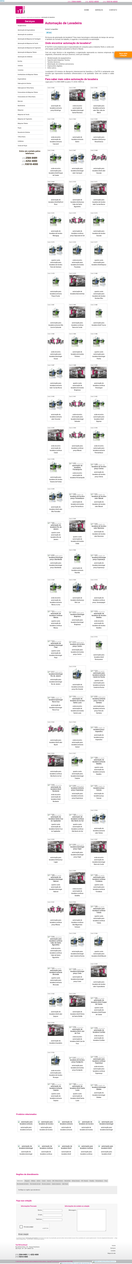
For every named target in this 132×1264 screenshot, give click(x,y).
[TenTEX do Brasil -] (20, 10)
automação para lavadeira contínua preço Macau (77, 448)
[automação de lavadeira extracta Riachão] (77, 557)
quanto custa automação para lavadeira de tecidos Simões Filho (98, 295)
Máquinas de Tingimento (25, 119)
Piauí (106, 1181)
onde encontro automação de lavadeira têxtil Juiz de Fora (77, 1040)
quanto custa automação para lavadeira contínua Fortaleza (99, 888)
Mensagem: (73, 1210)
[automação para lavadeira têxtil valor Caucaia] (98, 157)
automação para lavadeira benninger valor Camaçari (77, 171)
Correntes (20, 70)
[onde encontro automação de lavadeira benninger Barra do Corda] (98, 846)
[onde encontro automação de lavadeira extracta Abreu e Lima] (55, 587)
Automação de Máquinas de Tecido (28, 43)
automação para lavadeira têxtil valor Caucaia (98, 171)
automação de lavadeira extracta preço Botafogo (56, 108)
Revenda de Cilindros (24, 132)
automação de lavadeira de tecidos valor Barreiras (98, 534)
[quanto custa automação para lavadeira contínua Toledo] (98, 909)
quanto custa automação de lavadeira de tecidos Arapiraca (77, 386)
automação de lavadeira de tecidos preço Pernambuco (77, 504)
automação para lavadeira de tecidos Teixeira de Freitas (55, 479)
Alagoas (27, 1181)
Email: (40, 1215)
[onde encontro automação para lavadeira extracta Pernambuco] (98, 435)
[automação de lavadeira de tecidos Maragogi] (55, 220)
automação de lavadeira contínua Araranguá (99, 385)
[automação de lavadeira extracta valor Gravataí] (55, 403)
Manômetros (21, 105)
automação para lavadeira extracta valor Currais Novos (56, 385)
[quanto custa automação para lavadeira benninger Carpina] (77, 760)
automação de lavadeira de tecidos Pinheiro (77, 354)
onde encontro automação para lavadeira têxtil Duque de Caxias (56, 172)
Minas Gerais (76, 1181)
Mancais (20, 101)
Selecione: (20, 1181)
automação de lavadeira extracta (66, 1129)
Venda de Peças (22, 145)
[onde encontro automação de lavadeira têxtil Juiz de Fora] (77, 1030)
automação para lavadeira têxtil (106, 1153)
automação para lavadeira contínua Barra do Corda (77, 325)
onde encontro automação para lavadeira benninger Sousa (55, 355)
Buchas (20, 61)
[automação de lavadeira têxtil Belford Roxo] (55, 189)
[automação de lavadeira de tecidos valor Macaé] (98, 496)
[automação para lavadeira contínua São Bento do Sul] (55, 760)
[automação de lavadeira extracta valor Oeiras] (98, 817)
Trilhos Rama (21, 137)
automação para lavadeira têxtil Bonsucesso (98, 657)
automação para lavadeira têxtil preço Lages (55, 860)
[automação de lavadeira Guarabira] (55, 1030)
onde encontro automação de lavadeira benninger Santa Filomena (77, 109)
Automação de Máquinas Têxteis (27, 52)
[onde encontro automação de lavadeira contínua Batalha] (77, 878)
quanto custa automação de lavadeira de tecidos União (77, 540)
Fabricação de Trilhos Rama (26, 88)
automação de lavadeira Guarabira (55, 1042)
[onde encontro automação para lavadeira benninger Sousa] (55, 341)
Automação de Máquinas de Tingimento (29, 48)
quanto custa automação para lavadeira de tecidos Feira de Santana (55, 263)
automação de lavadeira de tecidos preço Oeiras (98, 474)
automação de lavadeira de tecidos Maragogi (55, 233)
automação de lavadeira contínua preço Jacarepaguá (99, 600)
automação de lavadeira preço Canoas (99, 796)
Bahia (38, 1181)
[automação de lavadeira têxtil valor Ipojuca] (55, 1001)
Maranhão (67, 1181)
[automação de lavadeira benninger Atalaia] (98, 1087)
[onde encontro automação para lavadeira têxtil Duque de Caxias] (55, 157)
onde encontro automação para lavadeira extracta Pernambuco (99, 449)
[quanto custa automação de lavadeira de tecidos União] (77, 526)
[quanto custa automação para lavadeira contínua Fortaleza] (98, 878)
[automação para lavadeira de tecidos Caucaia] (98, 220)
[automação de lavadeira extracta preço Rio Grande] (77, 673)
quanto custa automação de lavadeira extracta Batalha (99, 770)
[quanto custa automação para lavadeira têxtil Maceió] (98, 940)
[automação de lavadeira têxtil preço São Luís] (77, 587)
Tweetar (49, 32)
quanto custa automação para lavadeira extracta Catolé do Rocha (99, 684)
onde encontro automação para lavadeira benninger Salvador (77, 418)
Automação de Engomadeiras (26, 30)
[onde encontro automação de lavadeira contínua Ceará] (55, 435)
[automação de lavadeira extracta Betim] (77, 126)
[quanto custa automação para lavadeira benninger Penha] (98, 341)
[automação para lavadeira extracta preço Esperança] (77, 788)
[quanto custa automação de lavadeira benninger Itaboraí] (55, 878)
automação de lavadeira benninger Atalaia (98, 1095)
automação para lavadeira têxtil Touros (99, 324)
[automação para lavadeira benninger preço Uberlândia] (55, 557)
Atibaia (33, 1181)
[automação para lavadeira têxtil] (106, 1147)
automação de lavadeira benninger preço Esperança (98, 565)
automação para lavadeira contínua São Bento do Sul (56, 774)
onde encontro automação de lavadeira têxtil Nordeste (56, 798)
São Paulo (65, 1184)
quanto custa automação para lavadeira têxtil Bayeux (99, 262)
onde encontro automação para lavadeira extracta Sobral (77, 743)
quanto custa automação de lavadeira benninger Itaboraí (55, 888)
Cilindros (20, 65)
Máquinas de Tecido (23, 114)
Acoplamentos (22, 25)
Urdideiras (21, 141)
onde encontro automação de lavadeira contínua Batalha (77, 892)
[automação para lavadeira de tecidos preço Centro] (77, 644)
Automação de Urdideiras (25, 56)
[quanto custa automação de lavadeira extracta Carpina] (55, 1087)
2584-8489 (76, 1)
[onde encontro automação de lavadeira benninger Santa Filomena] (77, 95)
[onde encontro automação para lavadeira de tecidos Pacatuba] (77, 249)
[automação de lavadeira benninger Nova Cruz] (55, 699)
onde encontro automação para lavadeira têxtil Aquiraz (98, 418)
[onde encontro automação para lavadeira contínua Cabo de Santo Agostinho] (55, 940)
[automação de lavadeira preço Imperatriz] (98, 729)
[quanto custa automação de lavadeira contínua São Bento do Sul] (77, 817)
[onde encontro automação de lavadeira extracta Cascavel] (55, 126)
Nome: (40, 1210)
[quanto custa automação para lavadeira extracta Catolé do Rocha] (98, 674)
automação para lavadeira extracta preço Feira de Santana (99, 709)
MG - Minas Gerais (57, 1181)
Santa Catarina (56, 1184)
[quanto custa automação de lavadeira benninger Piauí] (55, 644)
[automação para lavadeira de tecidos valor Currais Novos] (98, 189)
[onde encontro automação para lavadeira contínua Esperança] (98, 1060)
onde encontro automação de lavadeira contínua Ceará (56, 449)
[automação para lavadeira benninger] (106, 1122)
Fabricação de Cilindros (24, 83)
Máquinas (20, 110)
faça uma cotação (123, 54)
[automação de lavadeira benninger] (26, 1147)
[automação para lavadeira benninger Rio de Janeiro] (55, 674)
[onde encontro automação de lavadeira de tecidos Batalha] (98, 614)
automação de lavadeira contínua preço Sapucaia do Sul (77, 233)
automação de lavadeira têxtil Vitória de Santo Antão (77, 1014)
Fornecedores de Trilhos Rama (26, 97)
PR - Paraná (84, 1181)
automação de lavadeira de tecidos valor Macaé (98, 504)
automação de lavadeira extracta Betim (77, 139)
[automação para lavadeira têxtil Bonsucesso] (98, 644)
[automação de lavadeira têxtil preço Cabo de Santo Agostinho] (77, 189)
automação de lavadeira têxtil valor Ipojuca (55, 1014)
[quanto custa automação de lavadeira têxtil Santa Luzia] (77, 1087)
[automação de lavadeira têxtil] (66, 1147)
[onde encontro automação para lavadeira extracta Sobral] (77, 729)
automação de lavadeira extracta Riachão (77, 570)
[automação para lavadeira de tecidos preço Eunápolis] (77, 1059)
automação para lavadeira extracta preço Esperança (77, 796)
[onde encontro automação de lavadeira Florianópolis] (77, 466)
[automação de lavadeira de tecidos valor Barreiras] (98, 526)
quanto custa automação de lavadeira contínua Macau (56, 624)
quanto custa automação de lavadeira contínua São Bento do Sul (77, 828)
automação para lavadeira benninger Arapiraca (77, 622)
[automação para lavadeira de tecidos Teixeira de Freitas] (55, 466)
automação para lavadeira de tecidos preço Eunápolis (77, 1068)
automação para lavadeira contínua (86, 1153)
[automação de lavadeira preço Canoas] (98, 788)
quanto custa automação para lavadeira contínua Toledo (99, 919)
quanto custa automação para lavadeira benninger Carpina (77, 775)
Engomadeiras (22, 79)
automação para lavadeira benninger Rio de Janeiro (55, 682)
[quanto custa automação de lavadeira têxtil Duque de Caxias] (98, 1001)
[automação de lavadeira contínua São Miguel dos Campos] (77, 909)
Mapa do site (112, 1253)
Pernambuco (99, 1181)
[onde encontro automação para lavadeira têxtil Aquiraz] (98, 403)
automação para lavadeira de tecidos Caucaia (98, 233)
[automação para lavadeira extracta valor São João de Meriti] (98, 95)
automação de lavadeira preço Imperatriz (99, 737)
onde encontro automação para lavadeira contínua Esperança (99, 1070)
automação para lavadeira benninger (106, 1129)
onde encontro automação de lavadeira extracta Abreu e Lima (56, 601)
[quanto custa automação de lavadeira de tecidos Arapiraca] (77, 372)
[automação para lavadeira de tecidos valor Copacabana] (98, 971)
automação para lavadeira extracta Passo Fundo (56, 294)
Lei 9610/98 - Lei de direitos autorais (35, 1239)
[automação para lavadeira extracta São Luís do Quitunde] (55, 312)
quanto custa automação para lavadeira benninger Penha (98, 355)
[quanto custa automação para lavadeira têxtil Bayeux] (98, 249)
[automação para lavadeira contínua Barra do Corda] (77, 312)
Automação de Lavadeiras (25, 34)
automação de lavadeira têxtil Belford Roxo (55, 202)
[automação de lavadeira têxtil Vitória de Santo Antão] (77, 1001)
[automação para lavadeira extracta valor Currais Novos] (55, 372)
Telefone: (39, 1219)
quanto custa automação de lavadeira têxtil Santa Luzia (77, 1097)
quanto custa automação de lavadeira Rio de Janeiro (56, 536)
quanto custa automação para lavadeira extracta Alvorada (56, 981)
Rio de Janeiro (46, 1184)
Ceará (43, 1181)
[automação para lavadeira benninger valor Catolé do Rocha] (77, 940)
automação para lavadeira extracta (26, 1129)
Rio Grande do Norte (22, 1184)
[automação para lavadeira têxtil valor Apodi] (55, 729)
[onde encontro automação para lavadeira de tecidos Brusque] (55, 1059)
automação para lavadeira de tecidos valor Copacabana (98, 984)
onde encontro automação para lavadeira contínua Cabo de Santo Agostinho (56, 953)
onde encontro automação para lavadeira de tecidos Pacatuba (77, 263)
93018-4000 (112, 1)
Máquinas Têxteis (23, 123)
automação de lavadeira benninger (26, 1153)
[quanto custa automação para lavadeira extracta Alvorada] (55, 971)
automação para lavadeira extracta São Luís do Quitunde (55, 325)
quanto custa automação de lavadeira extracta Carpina (56, 1097)
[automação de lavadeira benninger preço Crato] (77, 971)
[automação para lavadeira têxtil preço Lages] (55, 846)
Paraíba (92, 1181)
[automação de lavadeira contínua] (46, 1147)
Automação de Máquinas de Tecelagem (29, 39)
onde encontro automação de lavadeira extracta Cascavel (56, 140)
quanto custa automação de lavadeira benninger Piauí (55, 654)
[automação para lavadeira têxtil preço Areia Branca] (98, 126)
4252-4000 (94, 1)
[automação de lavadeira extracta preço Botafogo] (55, 95)
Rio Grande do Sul (35, 1184)
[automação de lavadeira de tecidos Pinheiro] (77, 341)
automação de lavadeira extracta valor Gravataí (56, 417)
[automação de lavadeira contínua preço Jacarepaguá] (98, 587)
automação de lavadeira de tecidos (86, 1129)
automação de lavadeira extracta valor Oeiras (99, 831)
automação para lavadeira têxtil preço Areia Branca (99, 139)
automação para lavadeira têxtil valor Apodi (55, 742)
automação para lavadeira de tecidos (46, 1129)
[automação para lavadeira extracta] (26, 1122)
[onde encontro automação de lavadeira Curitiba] (98, 1030)
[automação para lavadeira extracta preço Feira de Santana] (98, 699)
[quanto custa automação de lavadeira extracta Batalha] (98, 760)
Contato (113, 10)
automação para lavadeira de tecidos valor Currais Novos (98, 202)
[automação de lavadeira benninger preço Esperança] (98, 557)
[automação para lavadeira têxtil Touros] (98, 312)
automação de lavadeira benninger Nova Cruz (55, 707)
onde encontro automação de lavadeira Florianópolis (77, 475)
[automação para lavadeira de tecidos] (46, 1122)
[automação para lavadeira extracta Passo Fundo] (55, 280)
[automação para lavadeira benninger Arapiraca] (77, 614)
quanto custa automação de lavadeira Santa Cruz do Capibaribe (56, 828)
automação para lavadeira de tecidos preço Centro (77, 652)
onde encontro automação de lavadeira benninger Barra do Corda (98, 861)
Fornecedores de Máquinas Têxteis (28, 92)
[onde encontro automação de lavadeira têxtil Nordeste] (55, 788)
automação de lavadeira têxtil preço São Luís (77, 600)
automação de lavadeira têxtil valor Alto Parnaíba (55, 509)
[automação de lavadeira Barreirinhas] (77, 280)
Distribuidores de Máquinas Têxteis (28, 74)
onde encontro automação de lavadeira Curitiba (99, 1038)
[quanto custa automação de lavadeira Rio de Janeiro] (55, 526)
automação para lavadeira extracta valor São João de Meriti (99, 109)
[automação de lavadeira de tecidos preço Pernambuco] (77, 496)
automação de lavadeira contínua (46, 1153)
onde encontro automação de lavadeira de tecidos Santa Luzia (77, 709)
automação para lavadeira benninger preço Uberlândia (55, 565)
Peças (19, 128)
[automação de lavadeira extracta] (66, 1122)
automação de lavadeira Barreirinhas (77, 293)
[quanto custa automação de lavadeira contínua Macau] (55, 614)
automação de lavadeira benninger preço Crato (77, 979)
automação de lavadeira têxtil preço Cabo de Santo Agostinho (77, 203)
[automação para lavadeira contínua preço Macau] (77, 435)
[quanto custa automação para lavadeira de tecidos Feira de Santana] (55, 249)
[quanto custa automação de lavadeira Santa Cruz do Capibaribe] (55, 817)
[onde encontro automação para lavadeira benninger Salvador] (77, 403)
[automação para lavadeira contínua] (86, 1147)
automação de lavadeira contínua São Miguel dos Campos (77, 923)
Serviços (99, 10)
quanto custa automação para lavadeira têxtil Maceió (99, 954)
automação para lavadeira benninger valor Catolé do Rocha (77, 954)
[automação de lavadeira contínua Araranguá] (98, 372)
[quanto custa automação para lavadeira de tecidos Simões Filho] (98, 280)
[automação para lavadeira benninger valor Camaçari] (77, 157)
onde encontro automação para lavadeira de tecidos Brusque (55, 1074)
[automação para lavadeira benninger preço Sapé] (77, 846)
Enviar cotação (23, 1234)
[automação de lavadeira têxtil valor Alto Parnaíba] (55, 496)
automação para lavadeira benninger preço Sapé (77, 855)
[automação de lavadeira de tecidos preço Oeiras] (98, 466)
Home (86, 10)
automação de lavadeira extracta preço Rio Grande (77, 687)
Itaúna (49, 1181)
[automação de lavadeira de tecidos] (86, 1122)
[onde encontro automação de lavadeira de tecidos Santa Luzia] (77, 699)
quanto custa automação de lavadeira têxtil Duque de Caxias (99, 1011)
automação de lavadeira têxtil (66, 1153)
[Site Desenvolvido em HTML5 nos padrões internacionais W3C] (75, 1263)
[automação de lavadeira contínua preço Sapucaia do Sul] (77, 220)
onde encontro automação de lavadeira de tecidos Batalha (98, 624)
